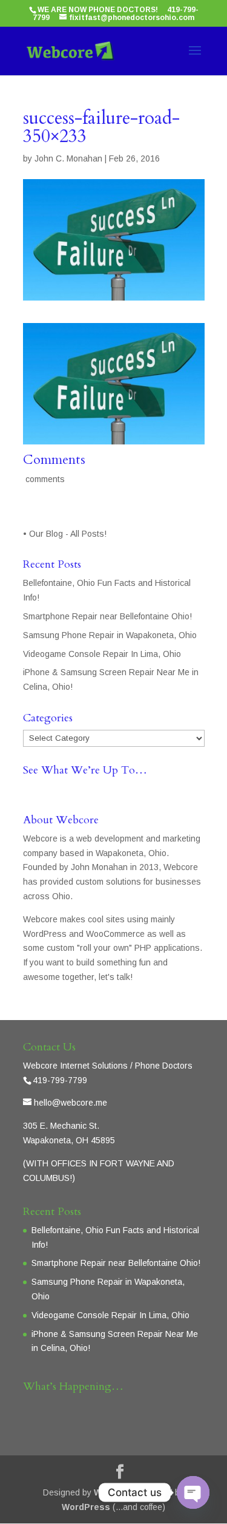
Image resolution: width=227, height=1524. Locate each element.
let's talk (114, 977)
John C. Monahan (68, 158)
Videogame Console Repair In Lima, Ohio (102, 654)
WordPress (86, 1507)
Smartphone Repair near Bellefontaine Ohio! (107, 616)
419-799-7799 (60, 1080)
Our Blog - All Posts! (69, 534)
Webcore (113, 1492)
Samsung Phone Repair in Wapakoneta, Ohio (110, 635)
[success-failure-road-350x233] (114, 436)
